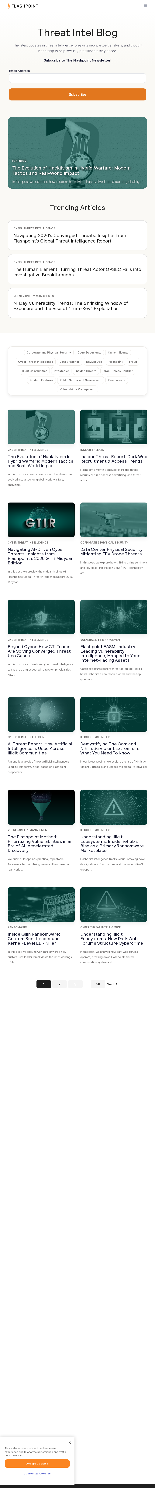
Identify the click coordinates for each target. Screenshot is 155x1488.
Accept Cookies (37, 1463)
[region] (37, 1461)
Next (110, 984)
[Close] (70, 1443)
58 (98, 984)
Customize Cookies (37, 1473)
